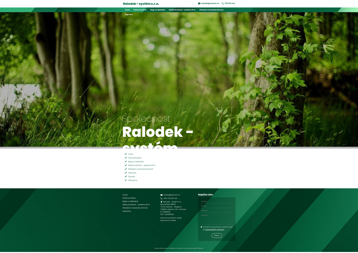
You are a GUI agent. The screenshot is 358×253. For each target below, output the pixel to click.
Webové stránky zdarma (161, 248)
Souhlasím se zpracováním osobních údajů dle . (218, 228)
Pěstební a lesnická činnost (211, 10)
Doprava (129, 14)
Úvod (127, 10)
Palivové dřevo (140, 10)
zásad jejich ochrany (214, 229)
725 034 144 (230, 3)
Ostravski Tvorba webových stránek (187, 248)
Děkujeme (132, 180)
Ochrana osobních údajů (170, 218)
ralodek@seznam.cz (210, 3)
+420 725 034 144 (170, 198)
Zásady (131, 176)
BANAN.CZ (173, 248)
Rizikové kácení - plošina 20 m (182, 10)
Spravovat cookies (168, 220)
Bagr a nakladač (157, 10)
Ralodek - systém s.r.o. (141, 4)
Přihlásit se (200, 248)
